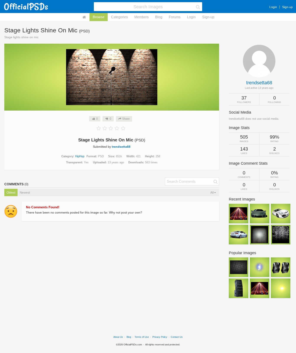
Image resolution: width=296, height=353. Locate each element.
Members (141, 17)
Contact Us (177, 337)
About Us (118, 337)
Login (273, 7)
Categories (119, 17)
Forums (175, 17)
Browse (98, 17)
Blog (158, 17)
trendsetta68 (121, 146)
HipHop (79, 156)
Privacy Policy (159, 337)
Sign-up (287, 7)
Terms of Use (142, 337)
